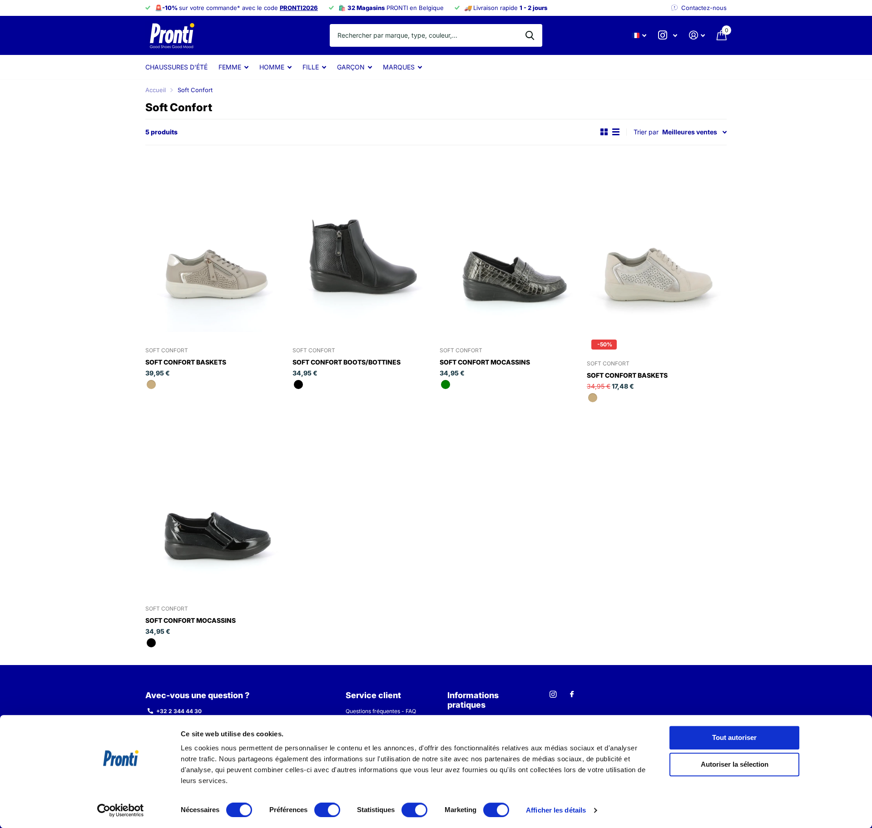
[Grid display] (604, 132)
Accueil (155, 90)
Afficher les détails (556, 810)
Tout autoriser (734, 737)
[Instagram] (553, 694)
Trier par (646, 132)
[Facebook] (572, 694)
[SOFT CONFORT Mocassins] (510, 244)
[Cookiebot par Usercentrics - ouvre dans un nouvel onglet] (120, 810)
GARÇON (351, 67)
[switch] (327, 810)
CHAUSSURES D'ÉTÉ (176, 67)
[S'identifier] (697, 35)
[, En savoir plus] (668, 35)
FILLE (310, 67)
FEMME (229, 67)
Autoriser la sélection (734, 765)
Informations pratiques (473, 700)
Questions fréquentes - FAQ (381, 711)
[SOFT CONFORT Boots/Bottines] (362, 244)
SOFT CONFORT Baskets (185, 362)
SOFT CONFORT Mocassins (485, 362)
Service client (373, 695)
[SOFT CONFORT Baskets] (215, 244)
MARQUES (399, 67)
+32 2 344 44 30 (179, 711)
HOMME (271, 67)
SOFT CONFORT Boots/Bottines (346, 362)
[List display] (615, 132)
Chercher (529, 35)
